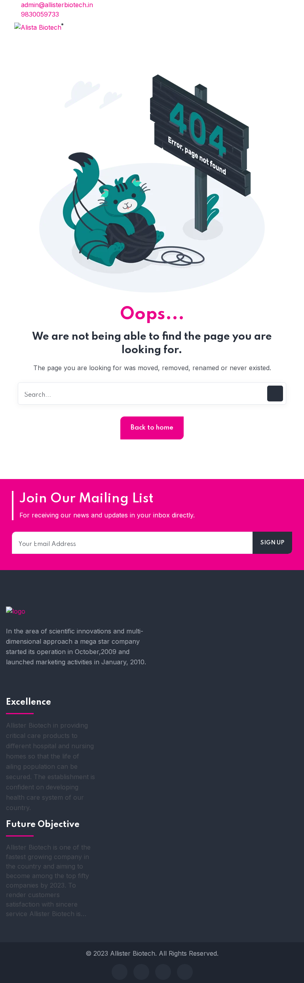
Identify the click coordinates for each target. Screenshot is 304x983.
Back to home (152, 427)
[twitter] (141, 972)
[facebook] (119, 972)
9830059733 (39, 14)
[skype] (163, 972)
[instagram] (185, 972)
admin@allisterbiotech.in (56, 5)
